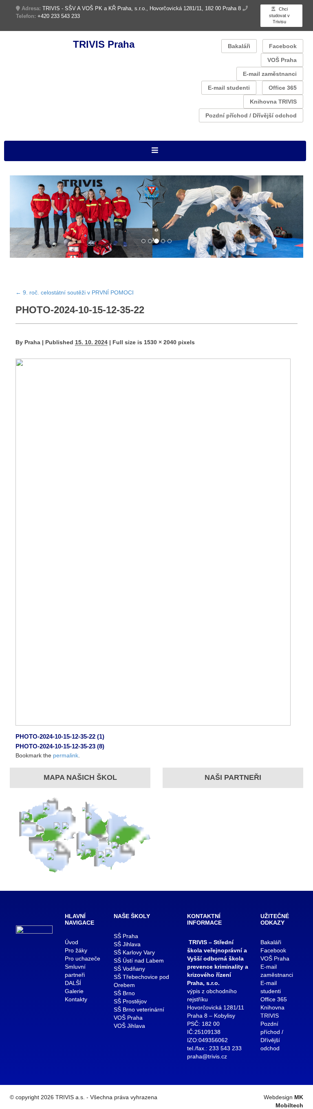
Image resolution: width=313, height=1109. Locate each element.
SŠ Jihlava (127, 944)
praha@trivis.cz (207, 1056)
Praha (32, 342)
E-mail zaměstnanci (270, 74)
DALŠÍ (73, 983)
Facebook (283, 46)
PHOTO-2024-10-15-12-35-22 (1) (59, 736)
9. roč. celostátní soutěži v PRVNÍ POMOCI (74, 292)
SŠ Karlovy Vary (134, 952)
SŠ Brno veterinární (139, 1009)
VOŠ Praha (282, 60)
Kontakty (76, 999)
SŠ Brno (124, 993)
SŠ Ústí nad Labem (139, 960)
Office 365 (283, 87)
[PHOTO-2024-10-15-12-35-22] (153, 541)
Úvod (71, 942)
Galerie (74, 991)
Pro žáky (76, 950)
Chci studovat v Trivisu (279, 15)
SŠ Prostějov (130, 1001)
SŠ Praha (126, 936)
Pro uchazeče (82, 958)
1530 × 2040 (160, 342)
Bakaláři (239, 46)
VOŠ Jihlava (129, 1026)
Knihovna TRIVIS (273, 101)
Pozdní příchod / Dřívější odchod (251, 115)
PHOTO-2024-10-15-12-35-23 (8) (59, 746)
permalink (65, 755)
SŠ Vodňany (129, 968)
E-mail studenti (229, 87)
